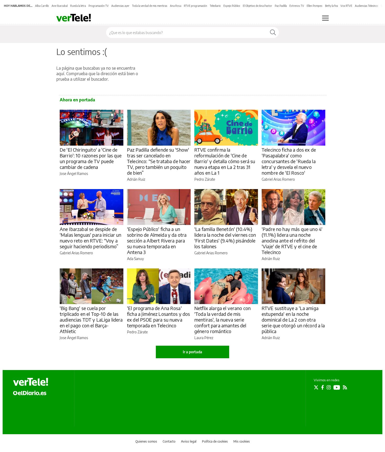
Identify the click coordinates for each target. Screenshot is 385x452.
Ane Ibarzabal (60, 5)
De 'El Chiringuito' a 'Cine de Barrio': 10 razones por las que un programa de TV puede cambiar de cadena (91, 158)
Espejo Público (231, 5)
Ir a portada (192, 352)
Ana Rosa (175, 5)
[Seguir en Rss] (345, 387)
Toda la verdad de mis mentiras (149, 5)
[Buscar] (273, 32)
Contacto (169, 441)
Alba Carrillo (42, 5)
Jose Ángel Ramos (74, 173)
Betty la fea (331, 5)
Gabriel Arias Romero (278, 179)
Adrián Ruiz (136, 179)
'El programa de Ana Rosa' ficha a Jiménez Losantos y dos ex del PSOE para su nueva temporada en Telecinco (158, 316)
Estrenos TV (296, 5)
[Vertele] (30, 382)
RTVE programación (195, 5)
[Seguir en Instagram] (329, 387)
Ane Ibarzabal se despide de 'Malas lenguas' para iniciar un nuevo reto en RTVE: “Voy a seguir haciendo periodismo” (91, 237)
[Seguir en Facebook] (322, 387)
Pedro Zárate (204, 179)
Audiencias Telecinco (366, 5)
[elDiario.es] (29, 393)
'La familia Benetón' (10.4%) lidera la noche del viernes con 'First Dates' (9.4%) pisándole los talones (225, 237)
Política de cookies (215, 441)
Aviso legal (188, 441)
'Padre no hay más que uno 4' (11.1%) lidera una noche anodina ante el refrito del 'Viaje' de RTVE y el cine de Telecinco (292, 240)
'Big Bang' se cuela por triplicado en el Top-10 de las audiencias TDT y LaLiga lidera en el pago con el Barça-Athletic (91, 319)
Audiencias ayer (120, 5)
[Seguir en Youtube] (336, 387)
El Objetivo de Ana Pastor (257, 5)
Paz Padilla (281, 5)
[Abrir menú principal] (325, 18)
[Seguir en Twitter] (316, 387)
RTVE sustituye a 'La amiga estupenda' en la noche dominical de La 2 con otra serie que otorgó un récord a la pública (293, 319)
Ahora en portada (77, 99)
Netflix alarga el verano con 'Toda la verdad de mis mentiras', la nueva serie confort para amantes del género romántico (222, 319)
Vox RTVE (346, 5)
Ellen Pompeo (314, 5)
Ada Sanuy (135, 258)
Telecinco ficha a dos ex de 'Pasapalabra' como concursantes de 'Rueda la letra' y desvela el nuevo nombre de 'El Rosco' (289, 161)
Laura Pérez (203, 337)
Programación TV (99, 5)
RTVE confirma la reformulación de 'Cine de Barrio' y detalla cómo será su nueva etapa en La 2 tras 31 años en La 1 (224, 161)
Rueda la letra (78, 5)
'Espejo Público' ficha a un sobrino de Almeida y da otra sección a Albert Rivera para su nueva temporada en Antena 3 (156, 240)
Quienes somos (146, 441)
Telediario (215, 5)
